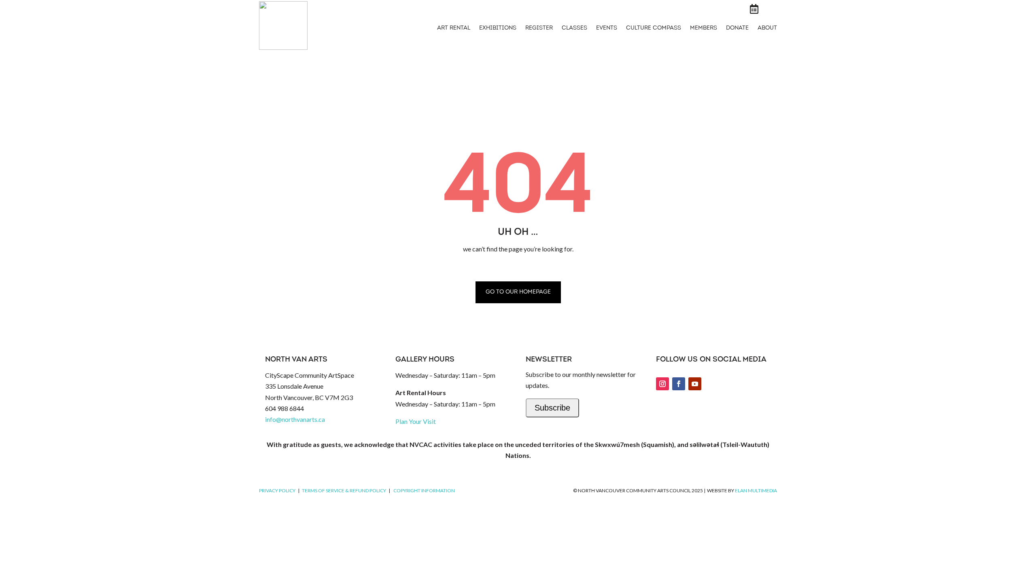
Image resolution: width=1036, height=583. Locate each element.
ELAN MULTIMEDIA (756, 490)
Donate (737, 28)
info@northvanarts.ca (295, 419)
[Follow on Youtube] (694, 383)
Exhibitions (497, 28)
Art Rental (453, 28)
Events (606, 28)
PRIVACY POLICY (277, 490)
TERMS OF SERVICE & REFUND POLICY (344, 490)
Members (703, 28)
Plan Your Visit (415, 421)
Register (539, 28)
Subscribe (552, 407)
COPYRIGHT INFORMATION (424, 490)
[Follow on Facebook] (678, 383)
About (767, 28)
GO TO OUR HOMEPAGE (518, 292)
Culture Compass (653, 28)
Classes (574, 28)
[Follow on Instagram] (662, 383)
